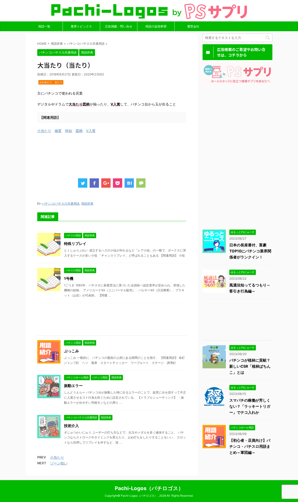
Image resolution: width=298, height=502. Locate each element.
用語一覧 (44, 26)
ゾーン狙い (59, 463)
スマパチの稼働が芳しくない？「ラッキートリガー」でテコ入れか (249, 406)
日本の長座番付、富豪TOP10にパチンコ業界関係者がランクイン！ (250, 251)
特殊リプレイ (75, 243)
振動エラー (73, 385)
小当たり (44, 131)
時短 (68, 131)
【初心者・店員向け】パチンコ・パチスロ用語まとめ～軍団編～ (249, 446)
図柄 (79, 131)
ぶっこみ (71, 351)
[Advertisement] (122, 159)
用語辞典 (87, 203)
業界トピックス (81, 26)
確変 (58, 131)
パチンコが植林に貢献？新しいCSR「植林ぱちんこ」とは (250, 366)
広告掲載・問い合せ (118, 26)
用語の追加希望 (155, 26)
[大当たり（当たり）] (129, 183)
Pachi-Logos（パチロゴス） (149, 488)
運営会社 (193, 26)
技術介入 (71, 425)
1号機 (68, 278)
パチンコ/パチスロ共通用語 (60, 203)
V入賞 (90, 131)
